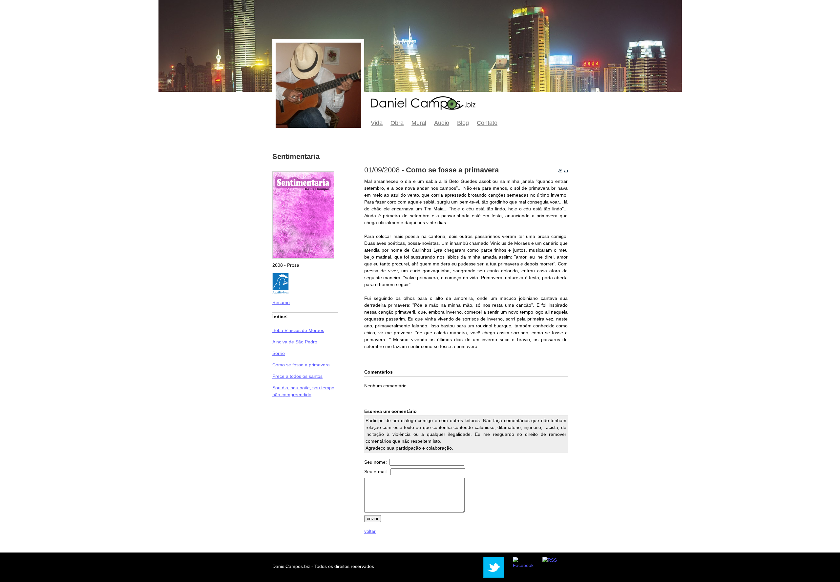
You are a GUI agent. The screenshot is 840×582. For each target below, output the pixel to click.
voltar (370, 531)
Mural (418, 123)
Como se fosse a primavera (301, 364)
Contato (487, 123)
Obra (397, 123)
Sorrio (278, 353)
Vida (377, 123)
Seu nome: (376, 462)
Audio (441, 123)
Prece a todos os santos (297, 376)
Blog (463, 123)
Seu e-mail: (376, 471)
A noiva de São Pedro (294, 341)
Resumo (281, 302)
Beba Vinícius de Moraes (298, 330)
